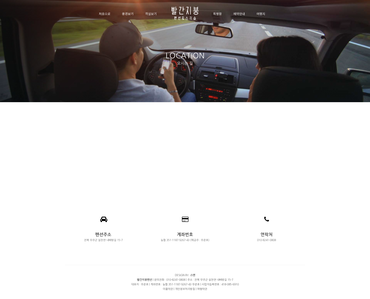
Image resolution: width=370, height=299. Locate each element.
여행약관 (202, 289)
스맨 (192, 275)
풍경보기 (128, 13)
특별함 (217, 13)
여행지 (260, 13)
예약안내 (239, 13)
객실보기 (151, 13)
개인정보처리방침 (185, 289)
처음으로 (104, 13)
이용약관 (168, 289)
